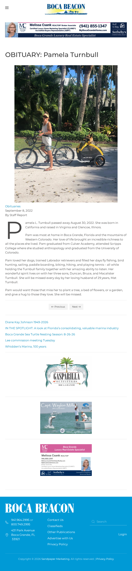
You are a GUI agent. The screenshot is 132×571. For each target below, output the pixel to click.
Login (122, 534)
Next (75, 306)
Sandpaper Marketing (55, 559)
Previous (59, 306)
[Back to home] (66, 7)
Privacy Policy (57, 544)
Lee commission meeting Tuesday (30, 340)
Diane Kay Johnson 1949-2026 (26, 322)
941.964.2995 (20, 520)
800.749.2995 (20, 524)
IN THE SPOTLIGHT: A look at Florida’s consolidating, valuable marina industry (62, 328)
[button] (7, 7)
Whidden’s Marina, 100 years (25, 346)
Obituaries (12, 206)
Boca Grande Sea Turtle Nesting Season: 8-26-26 (40, 334)
